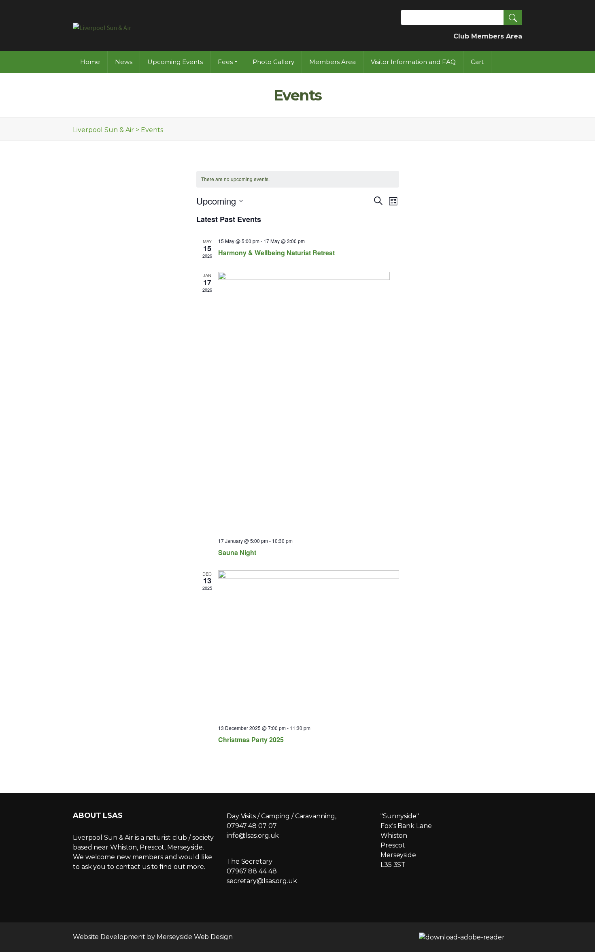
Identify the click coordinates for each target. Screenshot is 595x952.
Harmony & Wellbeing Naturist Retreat (276, 252)
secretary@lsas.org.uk (262, 881)
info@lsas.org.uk (253, 835)
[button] (513, 17)
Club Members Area (487, 36)
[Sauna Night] (308, 401)
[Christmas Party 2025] (308, 644)
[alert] (297, 179)
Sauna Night (237, 552)
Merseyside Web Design (195, 937)
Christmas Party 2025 (251, 739)
